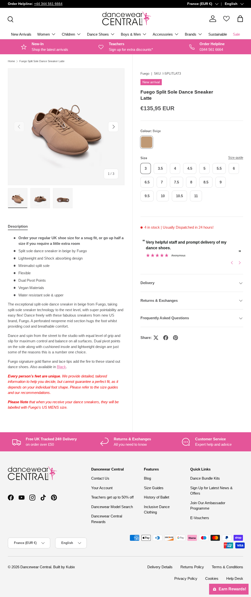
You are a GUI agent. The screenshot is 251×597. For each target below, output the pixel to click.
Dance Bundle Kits (205, 478)
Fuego (144, 73)
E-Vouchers (199, 518)
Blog (147, 478)
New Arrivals (21, 34)
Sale (236, 34)
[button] (240, 18)
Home (11, 61)
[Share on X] (156, 338)
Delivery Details (160, 567)
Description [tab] (18, 226)
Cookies (211, 578)
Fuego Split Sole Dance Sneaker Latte (41, 61)
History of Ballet (156, 497)
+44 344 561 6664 (48, 4)
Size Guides (153, 488)
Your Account (102, 488)
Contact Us (100, 478)
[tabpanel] (66, 322)
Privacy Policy (185, 578)
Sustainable (217, 34)
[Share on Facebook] (166, 338)
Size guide (235, 157)
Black (61, 367)
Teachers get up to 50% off (112, 497)
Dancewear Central (35, 567)
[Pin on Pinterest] (175, 338)
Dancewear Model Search (112, 507)
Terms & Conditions (227, 567)
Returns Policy (192, 567)
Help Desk (234, 578)
